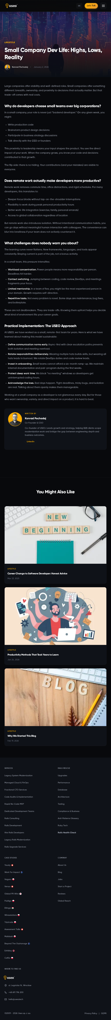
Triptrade (8, 922)
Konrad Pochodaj (35, 418)
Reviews (61, 894)
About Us (62, 865)
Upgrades (62, 776)
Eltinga (7, 908)
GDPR (104, 1013)
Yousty (7, 865)
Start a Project (64, 887)
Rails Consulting (11, 818)
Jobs (60, 879)
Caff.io (7, 958)
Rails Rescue (64, 768)
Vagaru (7, 879)
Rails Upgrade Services (15, 847)
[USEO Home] (30, 6)
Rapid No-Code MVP (14, 804)
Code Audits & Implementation (18, 797)
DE (79, 6)
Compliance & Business (68, 811)
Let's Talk (91, 6)
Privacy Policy (91, 1013)
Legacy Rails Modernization (17, 840)
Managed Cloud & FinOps (16, 783)
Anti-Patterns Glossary (68, 818)
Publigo (7, 901)
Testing (61, 804)
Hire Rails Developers (14, 833)
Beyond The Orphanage (15, 944)
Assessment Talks (12, 929)
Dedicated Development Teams (19, 811)
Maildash (8, 936)
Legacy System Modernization (18, 776)
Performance (64, 783)
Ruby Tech (63, 826)
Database (62, 790)
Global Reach (64, 901)
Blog (60, 872)
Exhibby (8, 951)
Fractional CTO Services (15, 790)
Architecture (63, 797)
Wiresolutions (10, 915)
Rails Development (13, 826)
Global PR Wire (11, 894)
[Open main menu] (103, 6)
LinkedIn (30, 442)
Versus (7, 887)
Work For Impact (12, 872)
